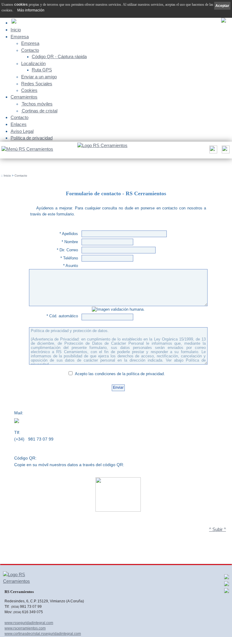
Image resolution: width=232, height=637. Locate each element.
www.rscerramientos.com (25, 628)
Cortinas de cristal (39, 110)
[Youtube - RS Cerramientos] (226, 592)
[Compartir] (212, 151)
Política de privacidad (32, 137)
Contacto (30, 50)
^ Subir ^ (217, 529)
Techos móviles (37, 104)
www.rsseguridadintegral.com (29, 623)
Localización (33, 63)
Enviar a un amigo (39, 76)
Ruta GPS (42, 69)
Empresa (20, 36)
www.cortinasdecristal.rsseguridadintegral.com (43, 634)
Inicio (16, 29)
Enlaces (19, 124)
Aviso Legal (22, 131)
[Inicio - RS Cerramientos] (102, 146)
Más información (30, 10)
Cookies (29, 90)
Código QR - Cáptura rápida (59, 56)
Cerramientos (24, 96)
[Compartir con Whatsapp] (226, 585)
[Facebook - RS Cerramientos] (226, 578)
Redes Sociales (36, 83)
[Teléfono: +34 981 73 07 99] (225, 151)
